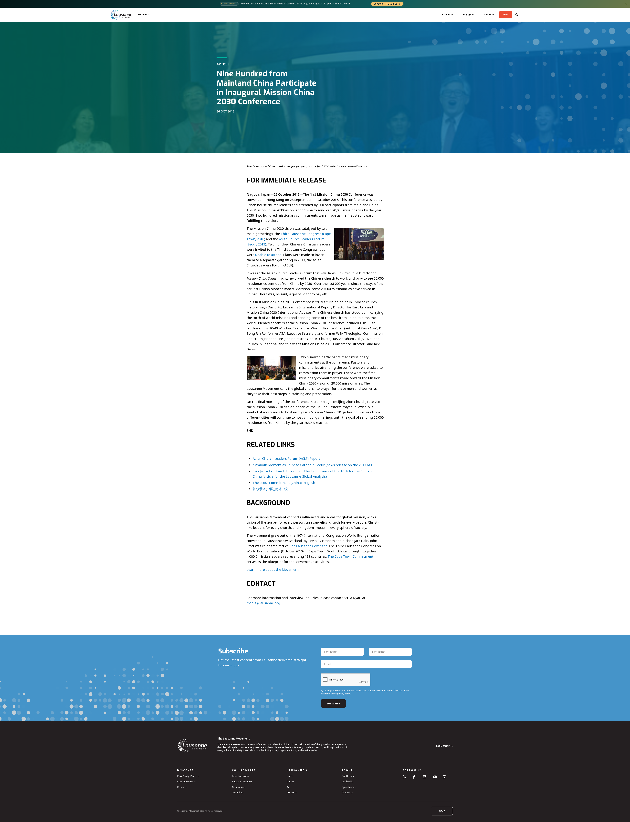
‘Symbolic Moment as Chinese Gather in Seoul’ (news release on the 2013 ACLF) (314, 465)
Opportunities (349, 787)
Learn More (442, 746)
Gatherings (238, 792)
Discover (445, 14)
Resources (182, 787)
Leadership (347, 781)
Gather (290, 781)
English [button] (142, 14)
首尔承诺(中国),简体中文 (270, 489)
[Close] (625, 4)
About (487, 14)
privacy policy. (344, 693)
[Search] (517, 14)
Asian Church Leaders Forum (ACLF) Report (286, 458)
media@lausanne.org (263, 603)
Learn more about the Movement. (273, 569)
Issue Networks (240, 776)
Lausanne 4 (297, 770)
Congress (292, 792)
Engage (466, 14)
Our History (348, 776)
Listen (290, 776)
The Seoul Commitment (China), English (284, 482)
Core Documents (186, 781)
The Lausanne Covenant (308, 546)
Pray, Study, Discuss (188, 776)
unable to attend (268, 255)
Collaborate (244, 770)
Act (288, 787)
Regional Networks (242, 781)
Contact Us (348, 792)
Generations (238, 787)
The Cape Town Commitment (350, 556)
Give (505, 14)
